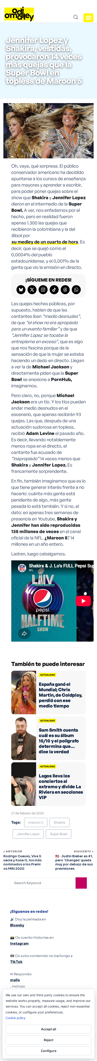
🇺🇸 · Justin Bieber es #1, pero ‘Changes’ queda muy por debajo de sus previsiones (74, 862)
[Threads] (65, 289)
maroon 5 (35, 822)
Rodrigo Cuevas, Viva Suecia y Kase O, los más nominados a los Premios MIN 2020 (22, 862)
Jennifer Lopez (28, 834)
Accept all (48, 1029)
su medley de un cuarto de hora (45, 242)
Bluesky (17, 925)
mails (15, 980)
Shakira (59, 822)
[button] (88, 17)
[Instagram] (43, 289)
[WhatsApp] (76, 289)
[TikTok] (54, 289)
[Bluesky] (20, 289)
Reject (48, 1040)
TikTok (16, 962)
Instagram (19, 943)
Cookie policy (15, 1018)
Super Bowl (58, 834)
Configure (48, 1051)
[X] (32, 289)
